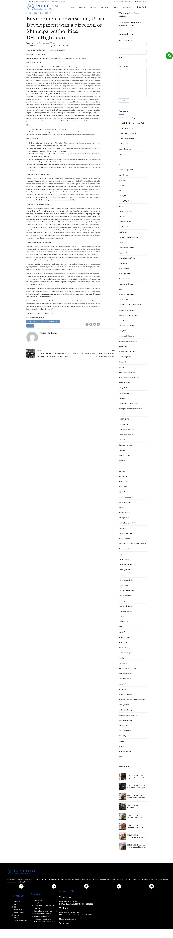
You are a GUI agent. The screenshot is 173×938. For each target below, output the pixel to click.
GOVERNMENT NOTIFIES (127, 351)
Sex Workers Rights (125, 653)
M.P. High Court (124, 518)
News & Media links (125, 549)
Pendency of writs (125, 570)
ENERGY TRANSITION (126, 299)
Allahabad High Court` (126, 170)
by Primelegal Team (47, 43)
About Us (82, 7)
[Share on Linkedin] (94, 324)
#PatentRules (123, 144)
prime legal (122, 601)
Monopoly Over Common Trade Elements (132, 544)
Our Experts (105, 7)
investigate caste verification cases (130, 409)
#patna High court (125, 149)
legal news (122, 471)
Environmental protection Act (128, 315)
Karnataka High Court (126, 445)
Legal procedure (124, 476)
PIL (120, 575)
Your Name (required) (126, 40)
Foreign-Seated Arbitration (128, 341)
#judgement (53, 322)
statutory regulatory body (127, 668)
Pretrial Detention (125, 596)
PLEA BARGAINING (125, 580)
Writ (120, 757)
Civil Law (37, 908)
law (30, 326)
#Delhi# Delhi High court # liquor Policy (132, 123)
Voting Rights (123, 736)
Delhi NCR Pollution (125, 279)
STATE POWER (124, 663)
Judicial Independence (126, 434)
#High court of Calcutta (126, 128)
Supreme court (123, 689)
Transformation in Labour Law (129, 715)
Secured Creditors (125, 637)
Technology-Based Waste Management (132, 699)
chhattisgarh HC (124, 227)
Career (16, 915)
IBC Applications (124, 388)
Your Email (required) (125, 49)
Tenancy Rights (124, 705)
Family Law (37, 903)
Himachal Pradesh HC (126, 383)
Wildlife (121, 746)
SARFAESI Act (123, 621)
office (120, 554)
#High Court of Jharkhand (127, 133)
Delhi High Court (42, 13)
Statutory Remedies (125, 673)
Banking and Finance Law (42, 916)
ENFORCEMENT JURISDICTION (130, 305)
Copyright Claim (124, 253)
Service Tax (122, 647)
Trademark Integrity (125, 710)
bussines (121, 206)
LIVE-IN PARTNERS (125, 502)
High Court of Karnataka (127, 372)
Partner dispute (124, 559)
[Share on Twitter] (90, 324)
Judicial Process (124, 440)
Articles (121, 185)
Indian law (122, 398)
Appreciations (123, 175)
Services (93, 7)
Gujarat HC (122, 362)
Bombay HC (122, 196)
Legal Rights (123, 486)
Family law (122, 331)
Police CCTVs (123, 585)
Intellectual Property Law (42, 919)
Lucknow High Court (125, 512)
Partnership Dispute (125, 564)
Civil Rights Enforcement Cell (128, 237)
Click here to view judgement (35, 317)
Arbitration (122, 180)
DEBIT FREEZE (124, 268)
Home (72, 7)
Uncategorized (123, 725)
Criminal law (123, 263)
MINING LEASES (124, 538)
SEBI (120, 627)
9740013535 (65, 923)
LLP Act (121, 507)
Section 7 (122, 632)
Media (16, 918)
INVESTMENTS (124, 419)
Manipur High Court (125, 533)
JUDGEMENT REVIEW (126, 429)
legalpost (122, 492)
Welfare (121, 741)
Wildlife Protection (125, 751)
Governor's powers (125, 357)
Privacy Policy (19, 912)
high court (122, 367)
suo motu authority (125, 679)
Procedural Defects (125, 606)
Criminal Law (38, 900)
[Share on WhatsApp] (98, 324)
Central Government (125, 211)
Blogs (116, 7)
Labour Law (122, 460)
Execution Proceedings (126, 325)
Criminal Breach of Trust (127, 258)
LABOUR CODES (124, 455)
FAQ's (16, 904)
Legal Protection (124, 481)
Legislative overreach (126, 497)
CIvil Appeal (123, 232)
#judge (42, 322)
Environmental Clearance (127, 310)
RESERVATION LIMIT (126, 611)
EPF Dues (122, 320)
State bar (122, 658)
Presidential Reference (126, 590)
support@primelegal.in (68, 919)
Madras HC (122, 528)
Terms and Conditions (21, 920)
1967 (120, 154)
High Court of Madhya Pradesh (129, 377)
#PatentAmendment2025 (127, 138)
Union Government (125, 731)
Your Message (123, 66)
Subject (121, 57)
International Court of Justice (128, 403)
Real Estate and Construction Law (45, 922)
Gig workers (123, 346)
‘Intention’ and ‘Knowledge (127, 118)
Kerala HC (122, 450)
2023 (120, 164)
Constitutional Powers (126, 248)
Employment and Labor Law (43, 914)
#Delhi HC (32, 322)
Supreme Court (123, 684)
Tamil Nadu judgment (125, 694)
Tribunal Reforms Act (126, 720)
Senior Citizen (123, 642)
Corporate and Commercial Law (44, 905)
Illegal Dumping (124, 393)
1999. (120, 159)
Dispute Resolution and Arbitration (45, 911)
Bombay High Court (125, 201)
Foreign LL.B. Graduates (127, 336)
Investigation (123, 414)
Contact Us (127, 7)
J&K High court (124, 424)
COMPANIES (123, 242)
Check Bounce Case (125, 222)
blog (28, 13)
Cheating (122, 216)
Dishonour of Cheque (126, 284)
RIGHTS (121, 616)
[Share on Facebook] (87, 324)
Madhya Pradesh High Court (128, 523)
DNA (120, 289)
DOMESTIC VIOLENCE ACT (128, 294)
